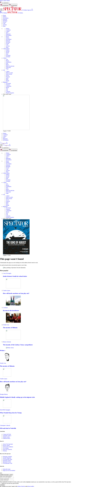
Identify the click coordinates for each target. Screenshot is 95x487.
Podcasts (5, 19)
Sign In (29, 10)
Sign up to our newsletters (9, 470)
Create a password (4, 479)
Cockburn (8, 30)
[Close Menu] (1, 145)
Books (7, 60)
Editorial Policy (6, 438)
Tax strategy (6, 448)
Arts (7, 59)
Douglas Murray (4, 394)
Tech (7, 32)
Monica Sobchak (7, 341)
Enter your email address (6, 476)
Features (8, 84)
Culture (7, 31)
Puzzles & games (10, 92)
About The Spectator (8, 444)
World (7, 52)
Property (8, 76)
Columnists (8, 86)
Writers (4, 16)
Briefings (5, 20)
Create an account (4, 474)
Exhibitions (8, 62)
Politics (7, 28)
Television (8, 67)
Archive (5, 24)
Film (7, 63)
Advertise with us (7, 435)
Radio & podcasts (10, 66)
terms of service (21, 486)
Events (4, 22)
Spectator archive (7, 460)
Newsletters (5, 18)
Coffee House (6, 48)
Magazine (8, 34)
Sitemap (5, 450)
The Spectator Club (7, 463)
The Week (8, 83)
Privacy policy (6, 445)
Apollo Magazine (7, 458)
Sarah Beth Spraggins (5, 409)
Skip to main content (5, 0)
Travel (7, 75)
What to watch (9, 72)
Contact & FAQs (7, 434)
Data (7, 54)
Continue (2, 484)
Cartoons (8, 91)
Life (4, 70)
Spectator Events (7, 462)
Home (4, 15)
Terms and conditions (8, 446)
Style (7, 79)
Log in (11, 474)
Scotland (8, 56)
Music (7, 64)
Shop (4, 26)
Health (7, 80)
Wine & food (9, 74)
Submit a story (6, 437)
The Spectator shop (7, 459)
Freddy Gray (6, 324)
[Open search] (1, 143)
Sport (7, 78)
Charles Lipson (6, 290)
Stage (7, 68)
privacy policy (30, 486)
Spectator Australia (7, 456)
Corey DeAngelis (7, 273)
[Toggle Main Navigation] (1, 9)
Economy (8, 55)
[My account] (32, 10)
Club (4, 23)
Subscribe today (6, 469)
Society (7, 51)
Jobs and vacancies (7, 449)
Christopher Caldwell (5, 425)
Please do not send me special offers (10, 483)
